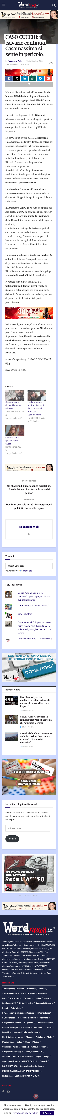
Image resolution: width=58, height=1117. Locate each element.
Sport (43, 1046)
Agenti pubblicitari (10, 1061)
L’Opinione (28, 1022)
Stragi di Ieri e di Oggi (11, 1051)
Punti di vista (8, 1041)
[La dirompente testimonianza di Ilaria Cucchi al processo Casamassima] (37, 395)
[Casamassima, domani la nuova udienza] (14, 395)
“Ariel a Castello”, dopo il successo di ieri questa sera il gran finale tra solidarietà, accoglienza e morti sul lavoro (34, 628)
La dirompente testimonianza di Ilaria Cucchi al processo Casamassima (36, 408)
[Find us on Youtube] (8, 1092)
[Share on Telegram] (40, 78)
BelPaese (42, 993)
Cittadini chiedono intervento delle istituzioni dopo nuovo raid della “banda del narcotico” (36, 738)
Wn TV (16, 1056)
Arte (22, 993)
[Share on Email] (48, 78)
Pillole (49, 1037)
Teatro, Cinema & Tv (33, 1051)
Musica (29, 1037)
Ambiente (31, 988)
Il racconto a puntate (27, 1017)
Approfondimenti (9, 993)
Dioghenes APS (9, 1003)
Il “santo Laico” (44, 1012)
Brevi (4, 998)
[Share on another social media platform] (29, 84)
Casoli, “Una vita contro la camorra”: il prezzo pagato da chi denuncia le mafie (34, 596)
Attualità (31, 993)
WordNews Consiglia (31, 1056)
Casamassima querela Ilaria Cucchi (12, 440)
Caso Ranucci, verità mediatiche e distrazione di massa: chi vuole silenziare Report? (35, 702)
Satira (19, 1041)
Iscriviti (12, 838)
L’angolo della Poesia (11, 1022)
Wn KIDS (6, 1056)
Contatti (43, 1061)
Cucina (38, 998)
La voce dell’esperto (11, 1027)
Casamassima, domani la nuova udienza (13, 405)
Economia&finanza (44, 1003)
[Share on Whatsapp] (32, 78)
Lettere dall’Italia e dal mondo (25, 1032)
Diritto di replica (26, 1003)
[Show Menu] (3, 5)
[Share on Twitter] (16, 78)
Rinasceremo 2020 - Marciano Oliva (35, 638)
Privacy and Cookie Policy (25, 1113)
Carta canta (15, 998)
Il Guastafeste (8, 1017)
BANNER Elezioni (29, 1061)
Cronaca (27, 998)
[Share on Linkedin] (24, 78)
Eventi (5, 1008)
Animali (42, 988)
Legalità (5, 1032)
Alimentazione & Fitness (13, 988)
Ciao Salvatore (25, 614)
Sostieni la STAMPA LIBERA (27, 1075)
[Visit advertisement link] (29, 14)
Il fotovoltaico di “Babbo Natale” (33, 605)
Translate (27, 570)
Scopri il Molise (32, 1041)
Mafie (20, 1037)
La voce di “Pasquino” (33, 1027)
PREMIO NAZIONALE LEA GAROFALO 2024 (21, 1071)
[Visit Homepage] (28, 5)
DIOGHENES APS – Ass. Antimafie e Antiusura (23, 1066)
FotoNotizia (16, 1008)
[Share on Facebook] (9, 78)
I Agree (47, 1113)
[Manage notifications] (35, 1096)
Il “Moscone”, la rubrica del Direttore (18, 1012)
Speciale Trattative (29, 1046)
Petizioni (39, 1037)
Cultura (47, 998)
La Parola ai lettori (45, 1022)
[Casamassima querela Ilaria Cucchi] (14, 430)
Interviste (43, 1017)
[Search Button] (54, 5)
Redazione (7, 1075)
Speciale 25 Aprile (10, 1046)
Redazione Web (14, 61)
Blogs (46, 1056)
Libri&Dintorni (8, 1037)
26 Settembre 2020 (34, 61)
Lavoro (49, 1027)
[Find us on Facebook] (3, 1092)
